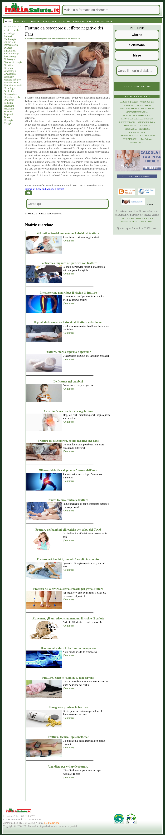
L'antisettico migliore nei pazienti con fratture (68, 263)
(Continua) (68, 240)
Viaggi (7, 123)
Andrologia (9, 33)
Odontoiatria (10, 94)
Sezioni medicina (12, 26)
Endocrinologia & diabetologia (137, 108)
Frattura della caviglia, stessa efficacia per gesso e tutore (68, 589)
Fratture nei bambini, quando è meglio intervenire (68, 559)
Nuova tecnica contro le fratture (68, 500)
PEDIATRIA (65, 21)
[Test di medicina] (139, 170)
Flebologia (9, 59)
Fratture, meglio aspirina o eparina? (68, 352)
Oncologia (131, 128)
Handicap (9, 76)
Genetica (8, 65)
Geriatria (8, 68)
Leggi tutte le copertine (137, 86)
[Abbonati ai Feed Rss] (127, 194)
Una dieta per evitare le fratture (68, 766)
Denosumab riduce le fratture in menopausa (68, 648)
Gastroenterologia (13, 62)
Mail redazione (51, 822)
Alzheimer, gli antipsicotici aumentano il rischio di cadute (68, 618)
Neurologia (9, 88)
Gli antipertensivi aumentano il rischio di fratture (68, 233)
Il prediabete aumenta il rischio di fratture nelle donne (68, 322)
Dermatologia (11, 44)
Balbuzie (8, 36)
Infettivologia (127, 122)
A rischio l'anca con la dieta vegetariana (68, 411)
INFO (109, 21)
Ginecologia (10, 70)
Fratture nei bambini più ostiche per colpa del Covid (68, 529)
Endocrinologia (11, 53)
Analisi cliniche (12, 30)
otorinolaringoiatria (131, 135)
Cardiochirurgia (129, 101)
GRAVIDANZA (49, 21)
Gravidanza (10, 73)
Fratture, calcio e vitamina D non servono (68, 677)
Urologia (8, 120)
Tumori (7, 117)
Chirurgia (128, 105)
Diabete (8, 47)
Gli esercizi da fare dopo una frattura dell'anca (68, 470)
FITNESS (34, 21)
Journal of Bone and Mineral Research (44, 188)
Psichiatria (9, 105)
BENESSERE (20, 21)
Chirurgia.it (9, 41)
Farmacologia (11, 56)
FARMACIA (79, 21)
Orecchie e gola (12, 97)
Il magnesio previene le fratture (68, 707)
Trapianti (8, 114)
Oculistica (9, 91)
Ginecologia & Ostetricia (137, 115)
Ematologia (9, 50)
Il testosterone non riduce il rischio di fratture (68, 292)
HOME (8, 21)
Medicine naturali (13, 85)
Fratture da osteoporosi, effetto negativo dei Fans (68, 441)
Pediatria (8, 102)
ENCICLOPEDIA (95, 21)
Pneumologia (130, 139)
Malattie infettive (12, 79)
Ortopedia (9, 99)
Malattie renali (11, 82)
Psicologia (9, 108)
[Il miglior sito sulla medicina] (133, 204)
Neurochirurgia (146, 122)
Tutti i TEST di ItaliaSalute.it (137, 176)
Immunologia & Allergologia (137, 118)
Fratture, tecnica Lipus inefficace (68, 737)
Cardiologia (10, 39)
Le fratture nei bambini (68, 381)
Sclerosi (8, 111)
